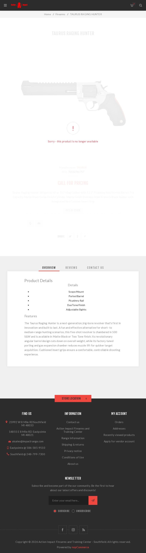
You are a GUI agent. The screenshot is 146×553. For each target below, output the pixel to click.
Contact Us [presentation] (95, 267)
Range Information (72, 438)
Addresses (119, 428)
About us (72, 463)
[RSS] (83, 530)
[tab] (49, 267)
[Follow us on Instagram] (73, 530)
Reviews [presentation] (71, 267)
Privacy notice (73, 450)
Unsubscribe (83, 511)
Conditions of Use (73, 457)
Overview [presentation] (49, 267)
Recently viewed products (119, 434)
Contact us (73, 422)
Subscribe (63, 511)
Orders (119, 422)
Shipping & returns (73, 444)
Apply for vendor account (119, 441)
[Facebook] (62, 530)
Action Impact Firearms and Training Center (73, 430)
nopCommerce (80, 547)
